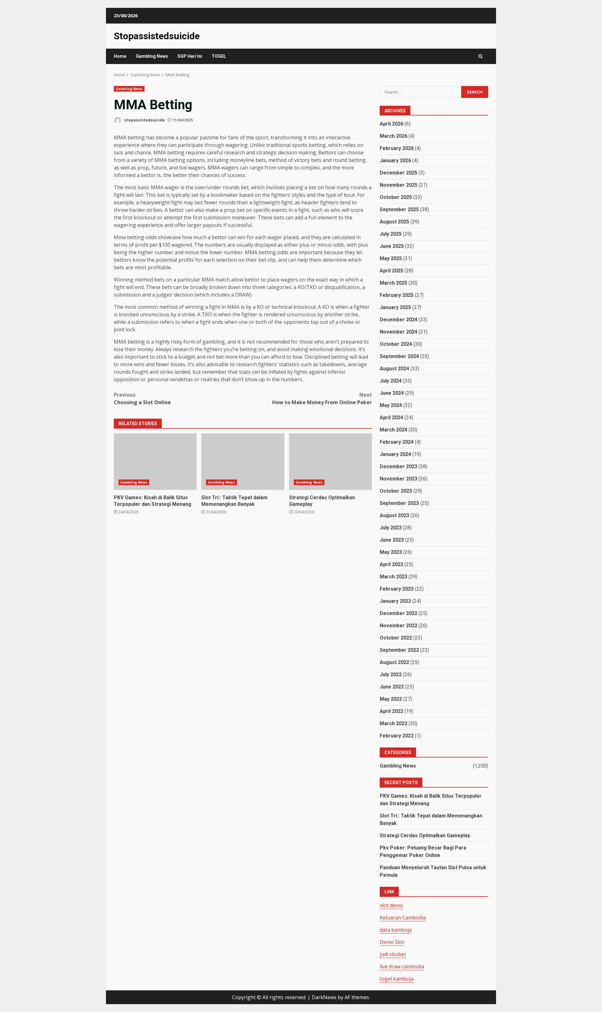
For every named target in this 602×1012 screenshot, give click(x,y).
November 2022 (398, 626)
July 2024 (391, 381)
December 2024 (398, 320)
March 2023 (393, 577)
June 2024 (392, 393)
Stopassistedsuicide (157, 35)
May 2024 (391, 405)
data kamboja (396, 929)
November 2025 (398, 185)
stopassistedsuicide (144, 120)
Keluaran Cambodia (403, 917)
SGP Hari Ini (189, 56)
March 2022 (393, 723)
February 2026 (397, 148)
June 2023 (392, 540)
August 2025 (394, 222)
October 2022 (396, 638)
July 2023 (391, 528)
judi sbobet (393, 954)
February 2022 (397, 736)
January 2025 (395, 307)
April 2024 (391, 417)
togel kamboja (397, 978)
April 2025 (391, 271)
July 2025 (391, 234)
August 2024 (394, 369)
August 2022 (394, 662)
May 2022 (391, 699)
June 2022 (392, 687)
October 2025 (396, 197)
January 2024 (395, 454)
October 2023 (396, 491)
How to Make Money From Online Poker (322, 398)
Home (120, 56)
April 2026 (391, 124)
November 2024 (398, 332)
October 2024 (396, 344)
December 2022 (398, 613)
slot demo (391, 905)
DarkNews (324, 997)
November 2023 (398, 479)
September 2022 (399, 650)
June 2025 (392, 246)
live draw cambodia (402, 966)
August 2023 (394, 515)
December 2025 (398, 173)
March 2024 (393, 430)
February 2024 (397, 442)
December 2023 (398, 466)
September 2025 (399, 209)
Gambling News (152, 56)
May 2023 (391, 552)
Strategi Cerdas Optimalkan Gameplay (330, 461)
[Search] (480, 56)
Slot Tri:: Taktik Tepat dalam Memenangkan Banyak (242, 461)
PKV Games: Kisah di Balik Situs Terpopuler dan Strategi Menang (155, 461)
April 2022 (391, 711)
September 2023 (399, 503)
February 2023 (397, 589)
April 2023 (391, 564)
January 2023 (395, 601)
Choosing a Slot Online (142, 398)
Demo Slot (392, 942)
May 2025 (391, 258)
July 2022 (391, 674)
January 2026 (395, 160)
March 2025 (393, 283)
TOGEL (219, 56)
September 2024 (399, 356)
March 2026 (393, 136)
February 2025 (397, 295)
